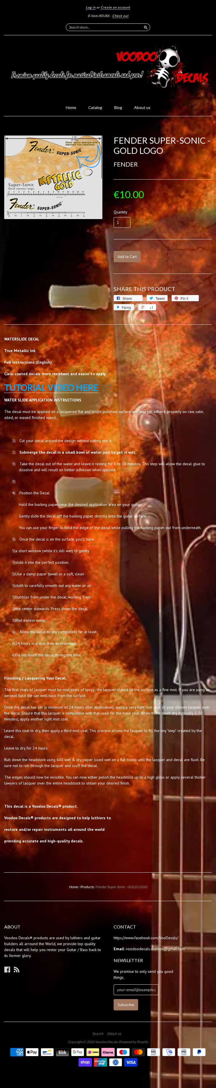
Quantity (120, 212)
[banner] (108, 68)
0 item (98, 16)
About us (142, 107)
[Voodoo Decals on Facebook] (7, 969)
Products (87, 887)
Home (71, 107)
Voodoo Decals (106, 1042)
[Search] (145, 27)
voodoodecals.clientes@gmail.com (155, 948)
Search (97, 1033)
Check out (120, 16)
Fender (126, 164)
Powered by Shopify (133, 1042)
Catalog (95, 107)
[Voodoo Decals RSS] (17, 969)
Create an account (115, 7)
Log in (91, 7)
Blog (118, 107)
